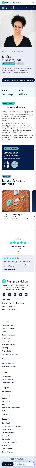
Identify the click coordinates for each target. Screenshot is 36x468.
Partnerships (6, 411)
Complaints (6, 439)
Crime (4, 332)
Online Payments (7, 429)
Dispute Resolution (8, 335)
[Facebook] (4, 294)
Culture (4, 398)
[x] (9, 294)
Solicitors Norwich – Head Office (13, 303)
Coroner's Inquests (8, 328)
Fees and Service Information (12, 426)
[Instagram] (15, 294)
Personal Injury (7, 351)
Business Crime (7, 376)
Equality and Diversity (9, 442)
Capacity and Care (8, 325)
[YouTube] (20, 294)
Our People (5, 51)
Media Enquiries (7, 445)
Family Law (5, 341)
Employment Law (8, 338)
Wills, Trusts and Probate (10, 354)
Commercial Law (7, 379)
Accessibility (6, 436)
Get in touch (6, 423)
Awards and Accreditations (11, 408)
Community (6, 395)
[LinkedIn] (26, 294)
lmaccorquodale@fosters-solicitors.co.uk (18, 80)
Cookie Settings (7, 452)
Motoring (5, 348)
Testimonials (6, 414)
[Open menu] (33, 2)
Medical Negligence (8, 344)
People (4, 404)
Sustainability (6, 401)
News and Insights (8, 433)
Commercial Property (9, 363)
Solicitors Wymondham (9, 309)
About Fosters (6, 392)
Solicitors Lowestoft (9, 306)
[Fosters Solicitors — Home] (11, 2)
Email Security (7, 449)
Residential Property (9, 366)
